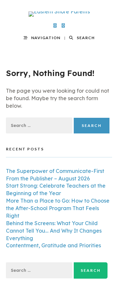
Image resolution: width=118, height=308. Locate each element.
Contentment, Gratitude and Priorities (53, 245)
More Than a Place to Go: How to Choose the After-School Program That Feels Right (57, 208)
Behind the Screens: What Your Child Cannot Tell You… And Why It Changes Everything (54, 230)
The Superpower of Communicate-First (55, 171)
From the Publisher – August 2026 (48, 178)
